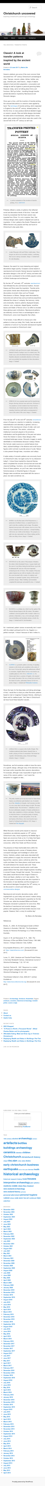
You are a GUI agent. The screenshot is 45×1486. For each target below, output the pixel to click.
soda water (19, 1198)
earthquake (10, 1169)
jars (31, 1183)
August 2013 (7, 1463)
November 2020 (8, 1263)
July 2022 (6, 1241)
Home (6, 38)
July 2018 (6, 1329)
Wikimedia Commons (32, 683)
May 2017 (6, 1361)
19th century (7, 1139)
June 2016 (7, 1385)
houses (31, 1178)
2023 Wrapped (8, 1026)
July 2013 (6, 1465)
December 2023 (8, 1209)
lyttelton (36, 1183)
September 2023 (9, 1217)
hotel (25, 1179)
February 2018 (8, 1341)
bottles (22, 1143)
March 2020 (7, 1283)
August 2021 (7, 1248)
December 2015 (8, 1400)
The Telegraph (20, 823)
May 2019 (6, 1307)
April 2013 (7, 1473)
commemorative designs (11, 889)
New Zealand (28, 1186)
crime (19, 1161)
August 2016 (7, 1380)
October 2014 (8, 1431)
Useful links (22, 38)
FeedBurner (27, 1127)
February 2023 (8, 1234)
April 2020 (7, 1280)
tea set (26, 1198)
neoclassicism (35, 283)
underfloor (6, 1201)
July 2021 (6, 1251)
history (19, 1179)
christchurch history (31, 1157)
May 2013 (6, 1470)
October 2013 (8, 1458)
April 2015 (7, 1419)
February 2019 (8, 1314)
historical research (10, 1179)
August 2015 (7, 1409)
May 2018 (6, 1334)
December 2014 (8, 1426)
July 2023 (6, 1221)
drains (28, 1160)
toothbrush (32, 1198)
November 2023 (8, 1212)
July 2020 (6, 1273)
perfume (23, 1192)
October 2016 (8, 1375)
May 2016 (6, 1387)
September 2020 (9, 1268)
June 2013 (7, 1468)
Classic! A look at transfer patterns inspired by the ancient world (16, 58)
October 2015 (8, 1404)
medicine (7, 1185)
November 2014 (8, 1429)
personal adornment (11, 1195)
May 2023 (6, 1226)
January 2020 (8, 1287)
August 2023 (7, 1219)
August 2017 (7, 1353)
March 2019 (7, 1312)
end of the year (23, 1169)
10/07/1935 (22, 203)
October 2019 (8, 1295)
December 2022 (8, 1236)
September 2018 (9, 1324)
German (30, 1170)
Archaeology (14, 999)
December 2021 (8, 1244)
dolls (23, 1161)
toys (39, 1198)
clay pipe (12, 1160)
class (5, 1161)
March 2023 (7, 1231)
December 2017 (8, 1343)
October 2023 (8, 1214)
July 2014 (6, 1439)
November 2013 (8, 1455)
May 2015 (6, 1416)
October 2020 (8, 1265)
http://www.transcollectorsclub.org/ (14, 982)
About (13, 38)
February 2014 (8, 1451)
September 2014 (9, 1434)
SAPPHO (12, 665)
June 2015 (7, 1414)
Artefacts (22, 999)
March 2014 (7, 1448)
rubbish (6, 1198)
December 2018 (8, 1317)
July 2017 (6, 1356)
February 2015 (8, 1424)
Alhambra (17, 803)
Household (29, 999)
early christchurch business (21, 1164)
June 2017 (7, 1358)
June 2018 (7, 1331)
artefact (34, 1139)
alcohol (15, 1138)
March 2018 (7, 1338)
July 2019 (6, 1302)
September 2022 (9, 1239)
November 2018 (8, 1319)
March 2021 (7, 1256)
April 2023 (7, 1229)
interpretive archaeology (16, 1182)
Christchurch (12, 1157)
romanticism (37, 420)
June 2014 (7, 1441)
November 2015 (8, 1402)
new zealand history (11, 1191)
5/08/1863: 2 (30, 674)
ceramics (13, 1001)
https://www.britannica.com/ (15, 950)
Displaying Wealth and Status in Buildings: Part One (22, 1041)
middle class (17, 1186)
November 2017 (8, 1346)
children (26, 1152)
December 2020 (8, 1260)
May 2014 (6, 1443)
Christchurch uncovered (19, 13)
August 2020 (7, 1270)
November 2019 (8, 1292)
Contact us (32, 38)
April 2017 (7, 1363)
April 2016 (7, 1390)
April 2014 (7, 1446)
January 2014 (8, 1453)
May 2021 (6, 1253)
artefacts (6, 1001)
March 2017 (7, 1365)
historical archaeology (24, 1001)
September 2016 (9, 1377)
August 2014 (7, 1436)
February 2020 (8, 1285)
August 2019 (7, 1299)
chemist (19, 1152)
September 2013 (9, 1460)
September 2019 (9, 1297)
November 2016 (8, 1373)
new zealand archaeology (14, 1188)
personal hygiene (28, 1194)
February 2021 (8, 1258)
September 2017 (9, 1351)
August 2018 (7, 1326)
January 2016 (8, 1397)
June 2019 (7, 1304)
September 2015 (9, 1407)
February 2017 (8, 1368)
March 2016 (7, 1392)
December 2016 (8, 1370)
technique (14, 106)
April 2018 (7, 1336)
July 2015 (6, 1412)
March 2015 (7, 1421)
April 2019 (7, 1309)
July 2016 (6, 1382)
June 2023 (7, 1224)
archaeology (25, 1138)
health (36, 1169)
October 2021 (8, 1246)
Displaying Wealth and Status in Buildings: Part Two (22, 1038)
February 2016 (8, 1395)
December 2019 (8, 1290)
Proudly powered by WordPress (22, 1482)
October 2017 (8, 1348)
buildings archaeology (17, 1148)
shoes (12, 1198)
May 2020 (6, 1278)
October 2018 (8, 1322)
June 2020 (7, 1275)
